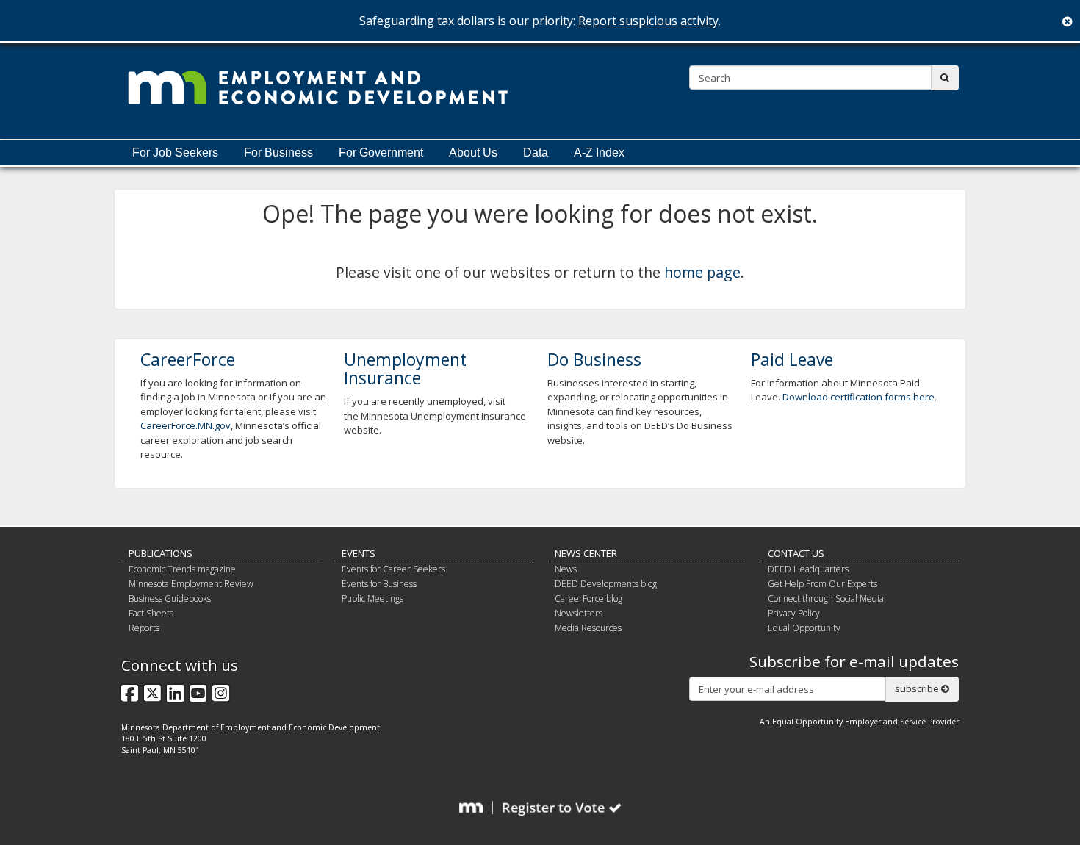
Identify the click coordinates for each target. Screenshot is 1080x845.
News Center (586, 553)
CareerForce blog (588, 598)
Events (358, 553)
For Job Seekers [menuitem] (175, 152)
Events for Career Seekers (393, 569)
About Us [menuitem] (473, 152)
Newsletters (578, 613)
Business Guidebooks (170, 598)
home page (702, 272)
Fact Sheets (151, 613)
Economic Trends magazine (182, 569)
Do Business (594, 359)
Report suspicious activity (648, 20)
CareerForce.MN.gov (185, 425)
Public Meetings (372, 598)
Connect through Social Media (826, 598)
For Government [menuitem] (381, 152)
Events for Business (379, 584)
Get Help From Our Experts (822, 584)
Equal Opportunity (804, 628)
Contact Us (796, 553)
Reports (144, 628)
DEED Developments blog (606, 584)
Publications (160, 553)
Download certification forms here (858, 396)
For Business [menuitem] (278, 152)
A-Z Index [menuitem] (599, 152)
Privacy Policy (794, 613)
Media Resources (588, 628)
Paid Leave (792, 359)
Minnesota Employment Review (191, 584)
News (566, 569)
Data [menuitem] (535, 152)
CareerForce (187, 359)
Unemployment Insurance (405, 368)
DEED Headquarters (808, 569)
